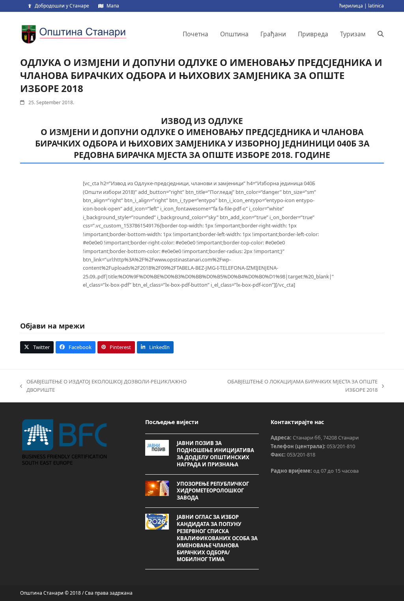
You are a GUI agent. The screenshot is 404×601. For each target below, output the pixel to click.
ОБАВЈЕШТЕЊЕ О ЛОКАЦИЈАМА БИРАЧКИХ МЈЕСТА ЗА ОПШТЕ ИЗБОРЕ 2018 (293, 386)
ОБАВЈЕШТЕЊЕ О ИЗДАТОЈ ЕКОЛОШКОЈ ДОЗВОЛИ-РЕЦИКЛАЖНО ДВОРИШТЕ (103, 386)
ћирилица (351, 5)
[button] (381, 34)
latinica (376, 5)
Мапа (113, 5)
